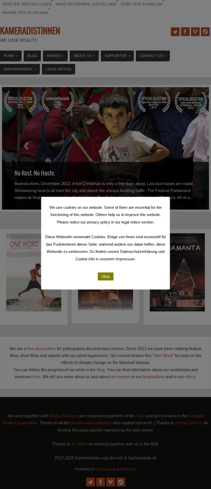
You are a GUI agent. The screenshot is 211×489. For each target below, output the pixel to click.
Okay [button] (105, 276)
